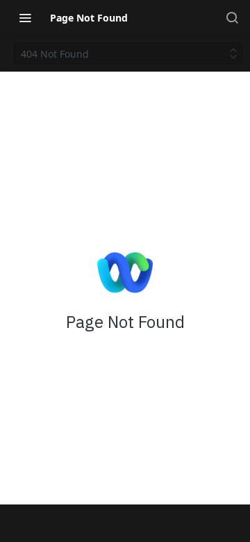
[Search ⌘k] (232, 17)
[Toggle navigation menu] (25, 17)
